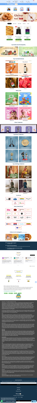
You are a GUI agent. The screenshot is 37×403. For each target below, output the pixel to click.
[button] (17, 283)
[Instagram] (18, 397)
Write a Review (32, 255)
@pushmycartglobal (24, 232)
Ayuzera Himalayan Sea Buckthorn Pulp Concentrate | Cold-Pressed (27, 36)
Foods (28, 23)
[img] (18, 271)
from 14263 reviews (18, 272)
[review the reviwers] (22, 257)
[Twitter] (16, 397)
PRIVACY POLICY (8, 401)
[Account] (29, 4)
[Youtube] (21, 397)
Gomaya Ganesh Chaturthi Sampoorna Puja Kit (9, 36)
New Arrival (14, 23)
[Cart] (31, 4)
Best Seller (9, 23)
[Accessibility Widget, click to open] (36, 282)
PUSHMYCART (12, 4)
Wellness (24, 23)
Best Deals (19, 23)
